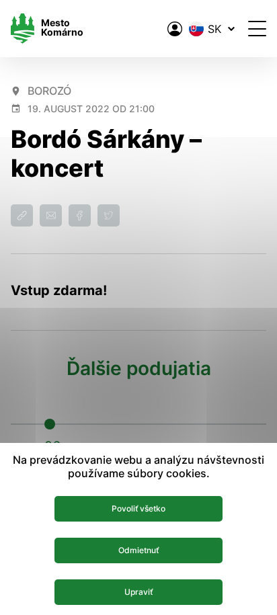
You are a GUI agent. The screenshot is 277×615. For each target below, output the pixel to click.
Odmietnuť (138, 550)
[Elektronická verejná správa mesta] (174, 29)
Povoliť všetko (138, 508)
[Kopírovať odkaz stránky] (22, 215)
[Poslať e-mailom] (51, 215)
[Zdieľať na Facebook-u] (80, 215)
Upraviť (138, 592)
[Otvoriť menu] (257, 28)
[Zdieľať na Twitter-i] (108, 215)
